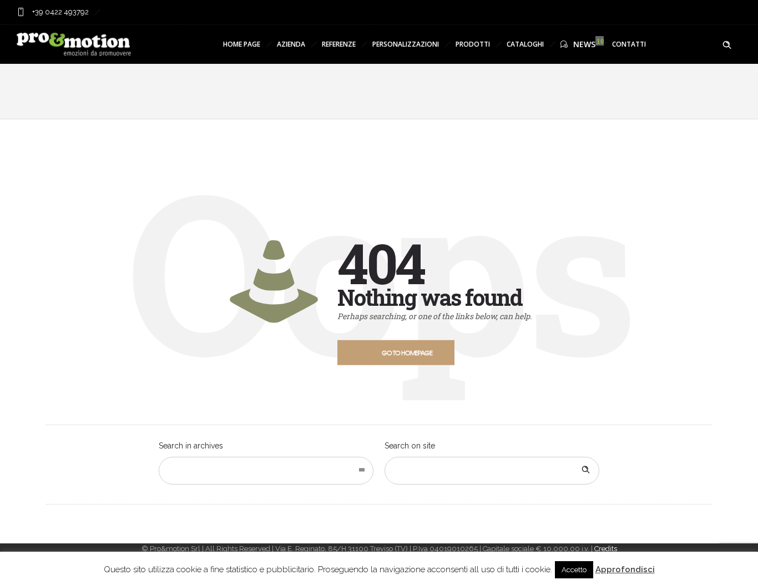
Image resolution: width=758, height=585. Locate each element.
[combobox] (266, 471)
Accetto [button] (574, 570)
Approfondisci (625, 569)
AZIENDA (291, 44)
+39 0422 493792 (60, 12)
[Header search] (727, 45)
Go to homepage (407, 352)
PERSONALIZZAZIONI (405, 44)
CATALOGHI (525, 44)
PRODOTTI (473, 44)
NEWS (584, 44)
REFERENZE (339, 44)
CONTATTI (629, 44)
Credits (605, 548)
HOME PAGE (241, 44)
